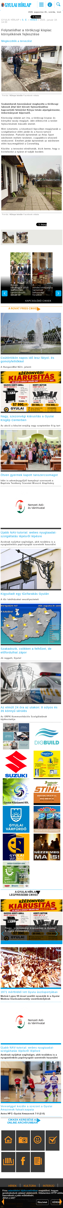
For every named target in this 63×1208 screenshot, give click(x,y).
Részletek (42, 1202)
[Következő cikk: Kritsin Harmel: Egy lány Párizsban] (3, 1201)
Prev (4, 935)
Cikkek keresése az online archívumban (22, 1121)
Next (58, 935)
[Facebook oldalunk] (23, 1167)
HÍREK (33, 20)
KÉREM (56, 1202)
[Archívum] (8, 1167)
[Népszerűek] (38, 1145)
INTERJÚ (48, 1185)
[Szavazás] (53, 1145)
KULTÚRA (30, 1185)
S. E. (25, 20)
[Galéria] (23, 1145)
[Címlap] (8, 1145)
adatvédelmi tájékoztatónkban (23, 1190)
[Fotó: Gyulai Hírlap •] (8, 243)
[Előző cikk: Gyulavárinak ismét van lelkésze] (61, 1201)
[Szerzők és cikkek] (38, 1167)
